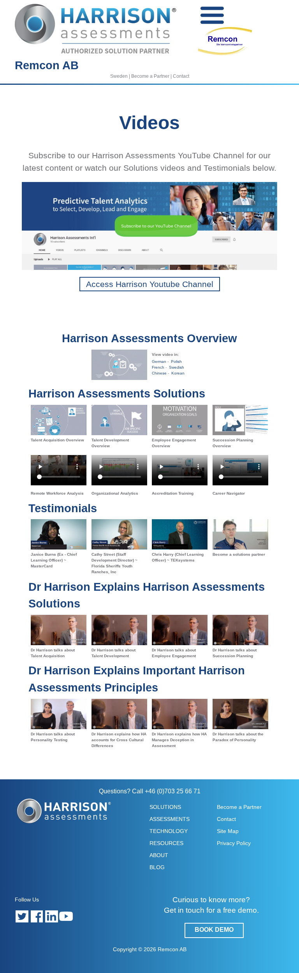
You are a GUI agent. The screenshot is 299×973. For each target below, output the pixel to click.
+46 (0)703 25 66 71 (173, 791)
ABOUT (159, 855)
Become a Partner (150, 76)
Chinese (159, 373)
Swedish (176, 367)
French (158, 367)
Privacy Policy (234, 843)
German (159, 361)
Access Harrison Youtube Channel (149, 284)
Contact (181, 76)
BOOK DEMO (214, 929)
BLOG (157, 867)
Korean (177, 373)
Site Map (228, 831)
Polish (176, 361)
